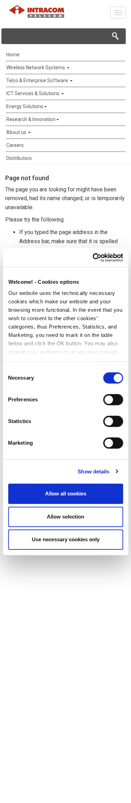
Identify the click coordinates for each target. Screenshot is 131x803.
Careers (15, 145)
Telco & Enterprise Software (37, 80)
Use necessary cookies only (66, 539)
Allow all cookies (65, 493)
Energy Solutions (24, 106)
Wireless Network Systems (36, 67)
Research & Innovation (31, 119)
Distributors (19, 158)
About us (16, 132)
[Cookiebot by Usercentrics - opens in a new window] (93, 257)
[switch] (113, 399)
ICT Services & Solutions (33, 93)
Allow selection (65, 517)
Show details (93, 471)
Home (13, 54)
